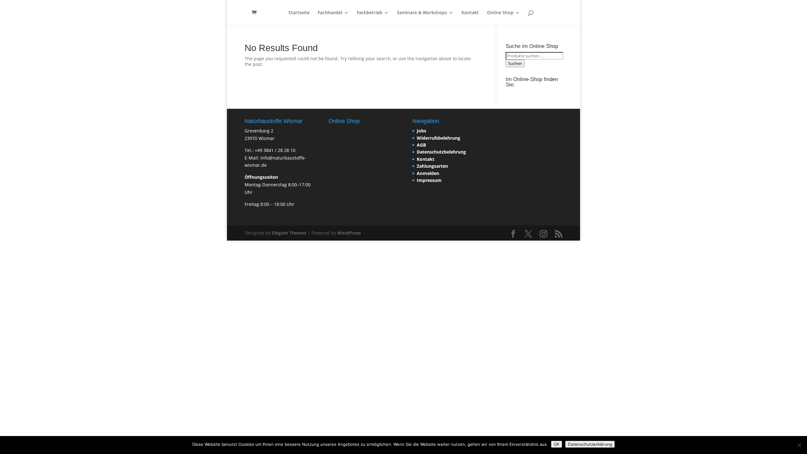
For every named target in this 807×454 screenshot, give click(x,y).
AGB (421, 145)
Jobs (421, 131)
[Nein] (799, 445)
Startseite (299, 12)
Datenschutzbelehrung (441, 152)
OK (557, 444)
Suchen (515, 63)
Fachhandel (330, 12)
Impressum (429, 180)
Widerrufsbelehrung (438, 138)
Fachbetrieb (369, 12)
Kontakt (470, 12)
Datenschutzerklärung (590, 444)
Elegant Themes (289, 233)
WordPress (349, 233)
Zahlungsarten (432, 166)
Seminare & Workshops (422, 12)
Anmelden (428, 173)
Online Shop (500, 12)
